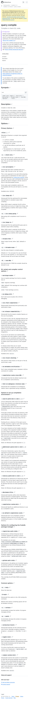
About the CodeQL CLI (9, 40)
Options (4, 123)
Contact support (6, 684)
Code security (6, 5)
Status (21, 696)
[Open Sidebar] (2, 6)
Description (6, 104)
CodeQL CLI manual (8, 6)
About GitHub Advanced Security (14, 49)
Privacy (17, 696)
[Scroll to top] (25, 700)
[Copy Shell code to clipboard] (25, 92)
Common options (7, 583)
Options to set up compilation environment (11, 393)
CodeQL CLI (14, 5)
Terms (13, 696)
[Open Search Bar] (23, 2)
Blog (15, 697)
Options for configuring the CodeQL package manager (13, 526)
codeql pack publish (18, 177)
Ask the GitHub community (9, 682)
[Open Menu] (27, 2)
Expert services (9, 697)
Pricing (2, 697)
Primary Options (6, 128)
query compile (17, 6)
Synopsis (5, 88)
